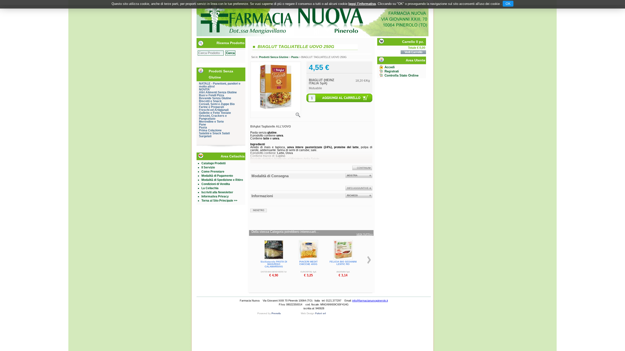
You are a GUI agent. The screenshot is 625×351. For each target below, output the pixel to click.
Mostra (352, 175)
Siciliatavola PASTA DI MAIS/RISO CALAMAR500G (273, 264)
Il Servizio (208, 167)
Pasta (203, 127)
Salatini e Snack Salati (214, 133)
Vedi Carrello (413, 52)
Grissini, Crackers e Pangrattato (213, 117)
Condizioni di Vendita (215, 184)
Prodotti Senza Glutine (273, 57)
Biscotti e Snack (210, 101)
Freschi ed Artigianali (214, 110)
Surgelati (205, 136)
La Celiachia (210, 188)
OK (508, 4)
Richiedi (352, 195)
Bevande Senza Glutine (215, 98)
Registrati (392, 71)
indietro (258, 210)
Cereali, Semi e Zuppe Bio (217, 104)
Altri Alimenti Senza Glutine (218, 92)
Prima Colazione (210, 130)
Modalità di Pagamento (217, 175)
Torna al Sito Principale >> (219, 200)
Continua (363, 167)
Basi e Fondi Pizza (211, 95)
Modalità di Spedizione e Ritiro (222, 180)
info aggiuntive (358, 188)
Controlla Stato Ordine (401, 75)
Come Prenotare (212, 171)
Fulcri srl (320, 313)
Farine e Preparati (211, 107)
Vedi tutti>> (364, 234)
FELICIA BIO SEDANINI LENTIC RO (343, 262)
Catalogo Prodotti (213, 163)
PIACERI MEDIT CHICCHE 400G (308, 262)
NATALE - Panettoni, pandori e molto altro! (219, 85)
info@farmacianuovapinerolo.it (370, 300)
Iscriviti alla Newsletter (217, 192)
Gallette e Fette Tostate (215, 113)
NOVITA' (204, 89)
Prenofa (276, 313)
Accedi (390, 67)
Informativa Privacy (215, 196)
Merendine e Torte (211, 121)
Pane (202, 124)
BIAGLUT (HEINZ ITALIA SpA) (321, 81)
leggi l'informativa (362, 4)
